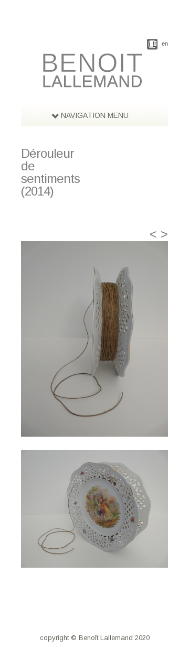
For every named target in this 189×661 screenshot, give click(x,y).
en (165, 44)
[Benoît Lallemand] (94, 82)
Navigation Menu (95, 115)
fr (154, 44)
